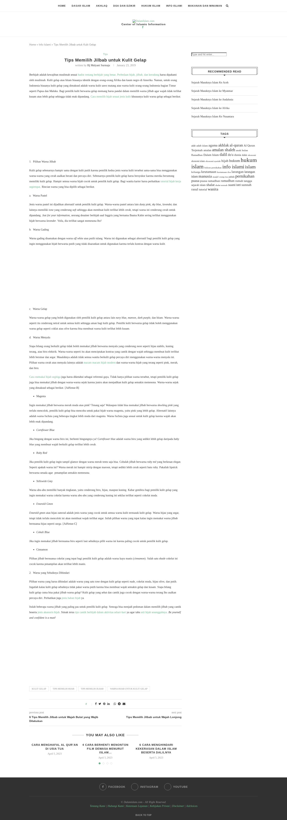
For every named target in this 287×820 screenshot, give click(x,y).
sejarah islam (198, 185)
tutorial (203, 189)
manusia (205, 176)
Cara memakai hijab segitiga (45, 376)
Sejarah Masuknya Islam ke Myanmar (212, 90)
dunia (237, 154)
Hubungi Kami (116, 806)
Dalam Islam (211, 154)
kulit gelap (39, 689)
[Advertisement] (105, 130)
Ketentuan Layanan (137, 806)
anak (238, 150)
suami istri (234, 185)
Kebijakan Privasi (160, 806)
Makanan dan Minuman (205, 5)
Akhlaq (101, 5)
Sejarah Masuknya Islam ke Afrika (210, 108)
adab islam (202, 145)
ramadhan (227, 181)
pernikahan (244, 176)
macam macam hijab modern (100, 362)
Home (62, 5)
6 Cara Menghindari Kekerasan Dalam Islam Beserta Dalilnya (156, 748)
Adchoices (191, 806)
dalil (223, 154)
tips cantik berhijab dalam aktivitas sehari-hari (100, 612)
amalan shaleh (223, 149)
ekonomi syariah (213, 161)
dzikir (244, 155)
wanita (213, 189)
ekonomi (252, 155)
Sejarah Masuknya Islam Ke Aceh (209, 82)
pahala (231, 176)
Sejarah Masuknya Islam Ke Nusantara (212, 116)
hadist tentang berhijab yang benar (97, 74)
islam (250, 166)
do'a (231, 155)
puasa (195, 181)
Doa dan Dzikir (124, 5)
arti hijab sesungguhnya (154, 612)
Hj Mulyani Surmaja (98, 65)
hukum (234, 161)
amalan (207, 150)
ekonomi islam (198, 161)
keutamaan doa (224, 172)
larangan (238, 172)
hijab (224, 161)
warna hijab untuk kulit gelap (128, 689)
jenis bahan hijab (71, 598)
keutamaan (208, 172)
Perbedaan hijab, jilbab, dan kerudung (138, 74)
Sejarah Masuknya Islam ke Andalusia (212, 99)
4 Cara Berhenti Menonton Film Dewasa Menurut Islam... (105, 748)
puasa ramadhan (210, 180)
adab (193, 146)
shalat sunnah (221, 185)
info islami (233, 167)
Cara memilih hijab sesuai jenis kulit (111, 96)
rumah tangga (243, 180)
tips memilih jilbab (92, 689)
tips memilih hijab (63, 689)
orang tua (223, 177)
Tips (105, 54)
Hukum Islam (150, 5)
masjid (215, 177)
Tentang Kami (98, 806)
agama (213, 145)
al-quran (236, 145)
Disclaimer (178, 806)
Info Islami (174, 5)
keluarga (196, 172)
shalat (210, 185)
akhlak (223, 145)
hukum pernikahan (213, 167)
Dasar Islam (81, 5)
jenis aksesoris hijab (49, 612)
